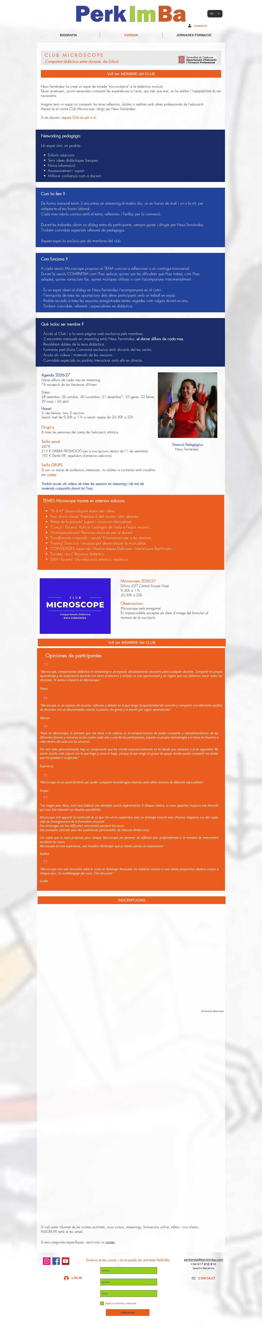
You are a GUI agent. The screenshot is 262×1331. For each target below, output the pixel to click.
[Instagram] (46, 1261)
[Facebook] (56, 1261)
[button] (132, 900)
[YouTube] (65, 1261)
